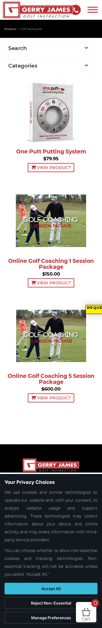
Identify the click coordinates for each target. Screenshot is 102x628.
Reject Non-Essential (51, 603)
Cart (89, 611)
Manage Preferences (51, 617)
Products (10, 29)
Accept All (51, 588)
